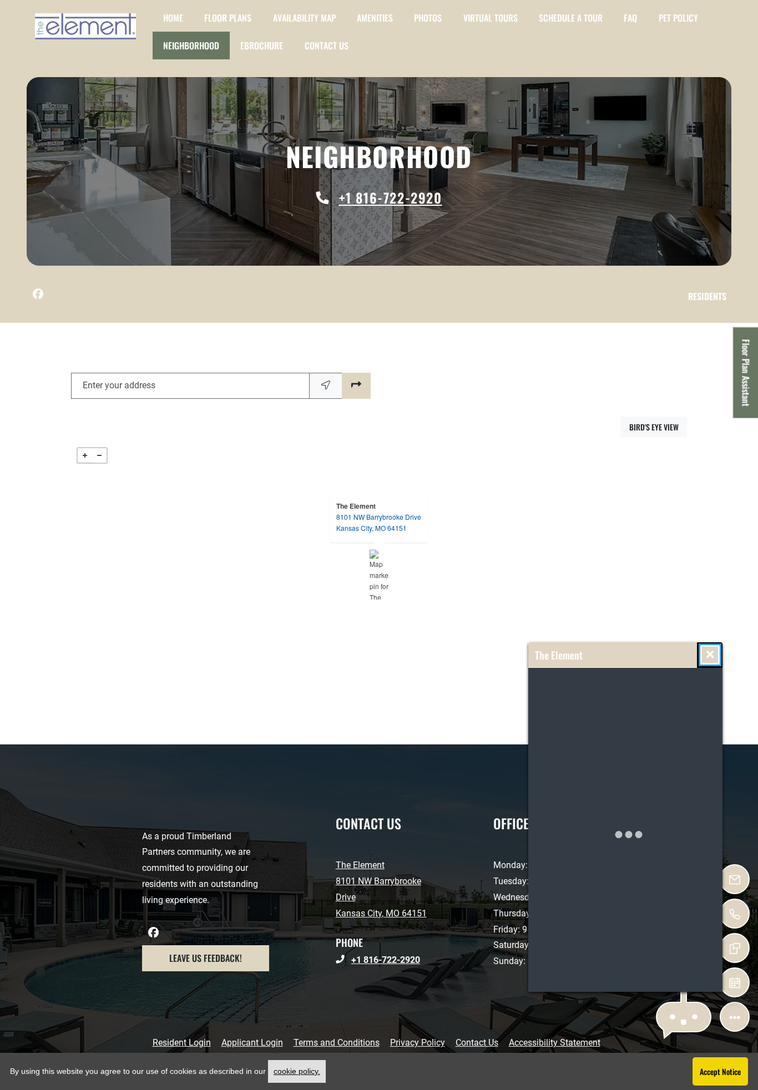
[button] (683, 1017)
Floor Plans (227, 17)
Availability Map (304, 17)
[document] (379, 575)
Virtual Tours (490, 17)
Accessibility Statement (554, 1042)
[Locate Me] (325, 386)
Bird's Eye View (658, 426)
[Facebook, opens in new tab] (38, 294)
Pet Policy (678, 17)
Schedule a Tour (571, 17)
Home (173, 17)
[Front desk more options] (735, 1017)
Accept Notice (720, 1071)
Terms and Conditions (337, 1042)
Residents (709, 296)
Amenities (375, 17)
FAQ (630, 17)
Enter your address (119, 385)
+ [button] (85, 455)
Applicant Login (252, 1042)
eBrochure (261, 45)
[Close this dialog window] (710, 655)
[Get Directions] (356, 386)
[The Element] (379, 575)
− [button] (99, 455)
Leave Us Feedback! (219, 958)
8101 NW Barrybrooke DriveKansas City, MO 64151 (378, 522)
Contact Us (326, 45)
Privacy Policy (417, 1042)
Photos (428, 17)
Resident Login (182, 1042)
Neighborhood (191, 45)
